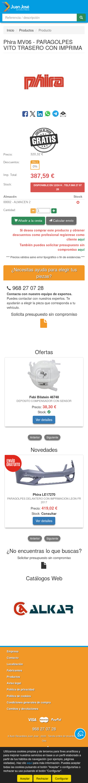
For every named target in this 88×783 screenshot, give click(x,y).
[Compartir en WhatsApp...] (48, 114)
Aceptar (25, 778)
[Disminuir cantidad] (33, 210)
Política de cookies (19, 696)
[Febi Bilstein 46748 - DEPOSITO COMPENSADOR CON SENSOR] (44, 375)
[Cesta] (71, 6)
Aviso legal (14, 683)
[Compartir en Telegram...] (56, 114)
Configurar (61, 778)
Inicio (10, 30)
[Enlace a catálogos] (44, 608)
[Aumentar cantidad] (54, 210)
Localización (15, 664)
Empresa (13, 651)
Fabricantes (14, 670)
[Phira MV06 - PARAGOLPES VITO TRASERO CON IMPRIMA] (44, 81)
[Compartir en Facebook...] (25, 114)
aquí (81, 239)
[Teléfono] (9, 288)
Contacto (13, 658)
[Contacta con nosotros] (80, 733)
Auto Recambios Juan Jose (24, 736)
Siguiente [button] (52, 437)
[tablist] (44, 399)
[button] (63, 114)
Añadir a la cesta (30, 220)
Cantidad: (9, 210)
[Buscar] (81, 17)
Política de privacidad (20, 689)
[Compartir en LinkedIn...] (40, 114)
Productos (26, 30)
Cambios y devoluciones (22, 709)
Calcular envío (63, 220)
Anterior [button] (35, 437)
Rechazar (42, 778)
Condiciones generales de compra (29, 702)
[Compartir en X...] (32, 114)
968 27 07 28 (28, 288)
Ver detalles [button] (44, 419)
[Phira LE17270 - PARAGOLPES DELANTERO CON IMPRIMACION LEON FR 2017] (44, 473)
